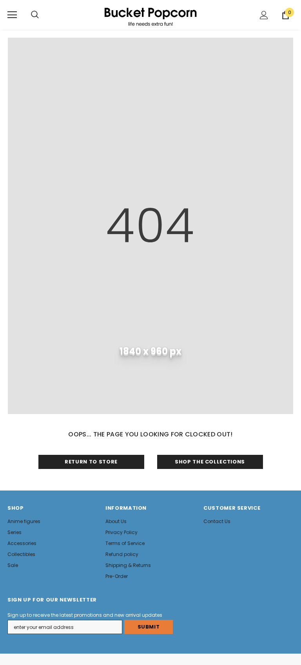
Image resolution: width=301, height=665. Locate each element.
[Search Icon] (35, 15)
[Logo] (150, 14)
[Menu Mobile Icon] (12, 15)
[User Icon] (264, 15)
